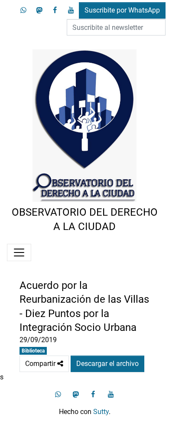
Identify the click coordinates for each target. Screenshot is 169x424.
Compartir (44, 362)
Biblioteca (33, 351)
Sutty (101, 412)
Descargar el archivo (107, 363)
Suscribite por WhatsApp (122, 10)
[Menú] (19, 252)
